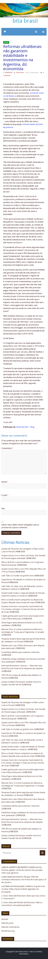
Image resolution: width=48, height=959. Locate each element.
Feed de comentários (10, 927)
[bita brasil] (24, 4)
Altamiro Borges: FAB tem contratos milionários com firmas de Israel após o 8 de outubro (23, 879)
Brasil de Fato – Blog (25, 427)
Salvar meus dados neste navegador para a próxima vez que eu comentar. (20, 526)
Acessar (4, 919)
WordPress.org (8, 931)
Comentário (7, 448)
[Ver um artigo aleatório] (43, 32)
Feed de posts (7, 923)
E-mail (4, 495)
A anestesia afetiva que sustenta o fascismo (20, 652)
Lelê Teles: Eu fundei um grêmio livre (17, 575)
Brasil (6, 42)
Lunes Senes (20, 72)
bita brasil (25, 20)
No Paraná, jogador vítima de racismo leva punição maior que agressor (22, 870)
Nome (4, 482)
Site (3, 508)
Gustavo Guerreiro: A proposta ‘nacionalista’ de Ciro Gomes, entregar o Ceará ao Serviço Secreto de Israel (22, 609)
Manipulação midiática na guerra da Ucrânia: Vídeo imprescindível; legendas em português (23, 889)
